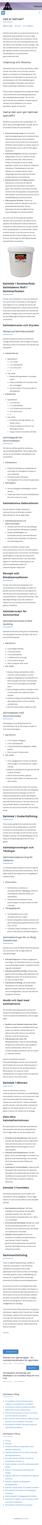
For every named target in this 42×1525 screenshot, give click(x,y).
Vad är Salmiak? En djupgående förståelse (21, 1496)
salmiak (6, 1332)
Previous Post (11, 1352)
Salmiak (18, 26)
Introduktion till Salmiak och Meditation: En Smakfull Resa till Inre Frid (21, 1375)
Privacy (8, 1441)
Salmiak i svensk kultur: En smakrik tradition (22, 1487)
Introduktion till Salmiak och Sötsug (18, 1505)
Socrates (25, 1518)
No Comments (28, 26)
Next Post (32, 1368)
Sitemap (8, 1443)
